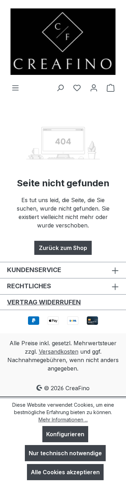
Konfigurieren (65, 434)
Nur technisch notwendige (65, 453)
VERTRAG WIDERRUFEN (44, 302)
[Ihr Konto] (93, 87)
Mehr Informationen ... (63, 420)
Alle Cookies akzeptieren (65, 472)
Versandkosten (58, 351)
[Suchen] (60, 87)
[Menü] (15, 87)
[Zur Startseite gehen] (62, 41)
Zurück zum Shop (63, 247)
